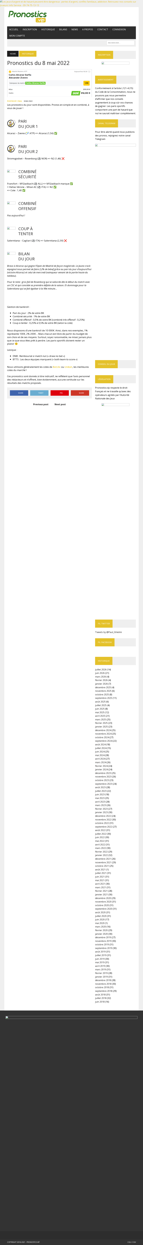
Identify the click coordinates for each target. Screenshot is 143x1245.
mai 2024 (99, 755)
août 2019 (100, 951)
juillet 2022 (100, 833)
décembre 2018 (103, 980)
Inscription (30, 29)
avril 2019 (100, 966)
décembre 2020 (103, 898)
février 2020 (101, 930)
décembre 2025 (103, 687)
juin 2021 (100, 876)
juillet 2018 (100, 998)
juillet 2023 (100, 791)
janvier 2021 (101, 894)
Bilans (63, 29)
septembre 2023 (103, 783)
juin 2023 (100, 794)
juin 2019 (100, 958)
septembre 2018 (103, 991)
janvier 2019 (101, 976)
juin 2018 (100, 1001)
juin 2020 (100, 919)
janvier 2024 (101, 769)
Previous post (40, 404)
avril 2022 (100, 844)
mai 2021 (99, 880)
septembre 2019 (103, 948)
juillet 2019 (100, 955)
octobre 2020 (102, 905)
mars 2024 (100, 762)
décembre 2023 (103, 773)
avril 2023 (100, 801)
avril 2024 (100, 758)
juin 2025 (100, 708)
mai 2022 (99, 840)
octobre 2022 (102, 823)
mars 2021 (100, 887)
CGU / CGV (131, 1242)
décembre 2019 (103, 937)
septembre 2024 (103, 740)
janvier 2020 (101, 933)
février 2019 (101, 973)
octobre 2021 (102, 865)
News (75, 29)
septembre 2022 (103, 826)
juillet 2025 (100, 705)
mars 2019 (100, 969)
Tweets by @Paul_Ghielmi (108, 632)
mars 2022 (100, 848)
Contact (102, 29)
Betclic (57, 366)
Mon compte (17, 35)
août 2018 (100, 994)
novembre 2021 (103, 862)
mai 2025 (99, 712)
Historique (48, 29)
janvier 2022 (101, 855)
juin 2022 (100, 837)
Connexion (119, 29)
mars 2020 (100, 926)
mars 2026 (100, 676)
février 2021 (101, 890)
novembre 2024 (103, 733)
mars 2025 (100, 719)
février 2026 (101, 680)
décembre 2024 (103, 730)
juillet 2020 (100, 916)
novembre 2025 (103, 690)
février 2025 (101, 723)
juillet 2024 (100, 748)
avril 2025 (100, 715)
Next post (60, 404)
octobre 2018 (102, 987)
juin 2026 (100, 673)
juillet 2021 (100, 873)
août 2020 (100, 912)
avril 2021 (100, 883)
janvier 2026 (101, 683)
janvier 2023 (101, 812)
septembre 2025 (103, 698)
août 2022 (100, 830)
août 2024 (100, 744)
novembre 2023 (103, 776)
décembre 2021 (103, 858)
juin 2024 (100, 751)
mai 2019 (99, 962)
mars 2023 (100, 805)
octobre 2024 (102, 737)
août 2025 (100, 701)
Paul (20, 101)
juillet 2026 (100, 669)
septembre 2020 (103, 908)
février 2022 (101, 851)
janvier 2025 (101, 726)
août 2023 (100, 787)
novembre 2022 (103, 819)
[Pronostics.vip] (27, 16)
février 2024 (101, 766)
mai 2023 (99, 798)
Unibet (68, 366)
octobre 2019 (102, 944)
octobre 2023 (102, 780)
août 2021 (100, 869)
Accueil (13, 29)
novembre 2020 (103, 901)
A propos (87, 29)
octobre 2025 (102, 694)
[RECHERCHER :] (120, 42)
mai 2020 (99, 923)
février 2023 (101, 808)
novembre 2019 (103, 941)
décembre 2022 (103, 815)
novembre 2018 (103, 983)
